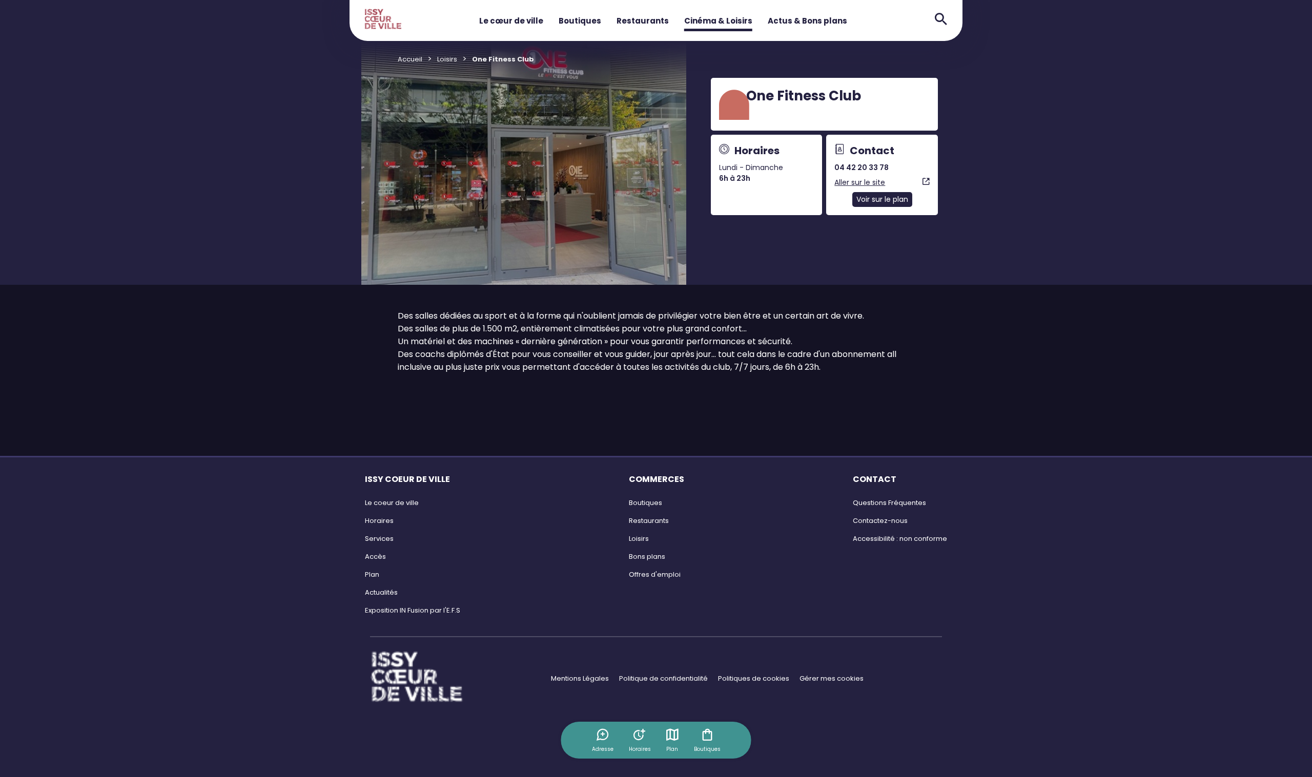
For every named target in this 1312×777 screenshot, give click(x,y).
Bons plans (647, 556)
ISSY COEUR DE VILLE (407, 479)
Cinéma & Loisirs (718, 20)
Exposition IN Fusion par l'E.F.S (412, 610)
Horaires (379, 521)
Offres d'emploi (655, 574)
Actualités (381, 592)
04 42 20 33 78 (861, 167)
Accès (375, 556)
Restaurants (643, 20)
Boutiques (580, 20)
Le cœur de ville (511, 20)
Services (379, 538)
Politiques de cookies (753, 678)
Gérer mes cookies (831, 678)
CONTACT (874, 479)
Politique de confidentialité (663, 678)
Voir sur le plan (882, 199)
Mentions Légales (580, 678)
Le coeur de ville (392, 503)
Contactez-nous (880, 521)
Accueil (410, 59)
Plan (672, 749)
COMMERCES (656, 479)
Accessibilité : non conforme (900, 538)
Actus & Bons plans (807, 20)
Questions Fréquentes (889, 503)
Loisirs (447, 59)
